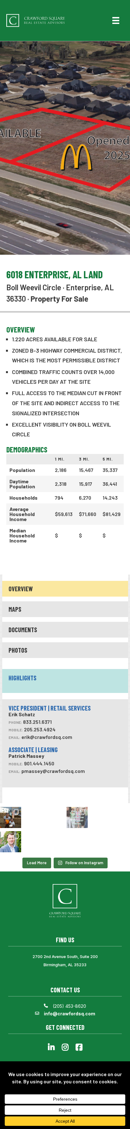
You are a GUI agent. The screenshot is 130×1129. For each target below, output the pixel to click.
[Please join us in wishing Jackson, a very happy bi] (10, 841)
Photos (18, 650)
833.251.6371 (37, 722)
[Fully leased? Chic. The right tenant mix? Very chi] (77, 817)
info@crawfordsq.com (69, 1013)
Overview (21, 589)
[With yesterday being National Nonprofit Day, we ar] (10, 817)
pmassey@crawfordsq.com (53, 771)
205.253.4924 (40, 729)
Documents (23, 629)
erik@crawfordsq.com (46, 737)
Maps (15, 609)
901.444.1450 (39, 763)
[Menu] (116, 20)
